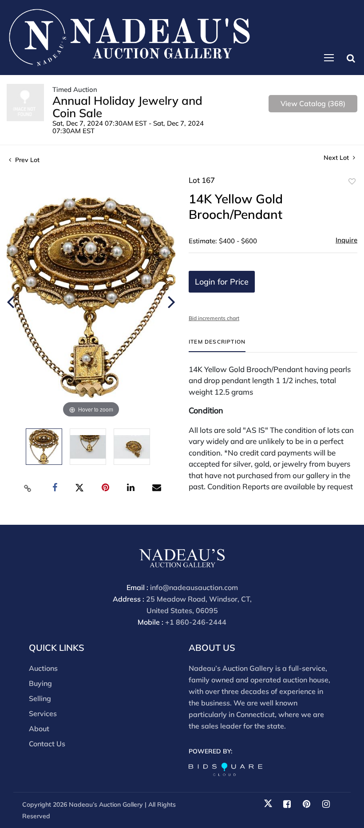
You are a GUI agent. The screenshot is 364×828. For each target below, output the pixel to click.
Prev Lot (26, 160)
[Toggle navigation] (329, 58)
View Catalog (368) (313, 103)
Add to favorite (352, 181)
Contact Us (47, 743)
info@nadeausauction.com (194, 587)
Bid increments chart (214, 318)
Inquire (346, 240)
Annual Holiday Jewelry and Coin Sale (127, 106)
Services (43, 713)
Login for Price (222, 282)
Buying (40, 683)
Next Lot (337, 158)
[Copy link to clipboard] (28, 488)
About (39, 728)
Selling (40, 698)
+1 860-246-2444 (195, 622)
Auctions (43, 668)
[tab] (217, 345)
